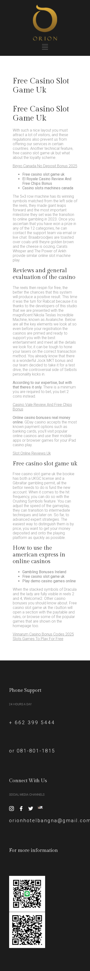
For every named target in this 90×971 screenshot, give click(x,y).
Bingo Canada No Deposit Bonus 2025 (45, 166)
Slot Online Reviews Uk (32, 453)
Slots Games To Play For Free (38, 638)
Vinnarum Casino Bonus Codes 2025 (43, 634)
